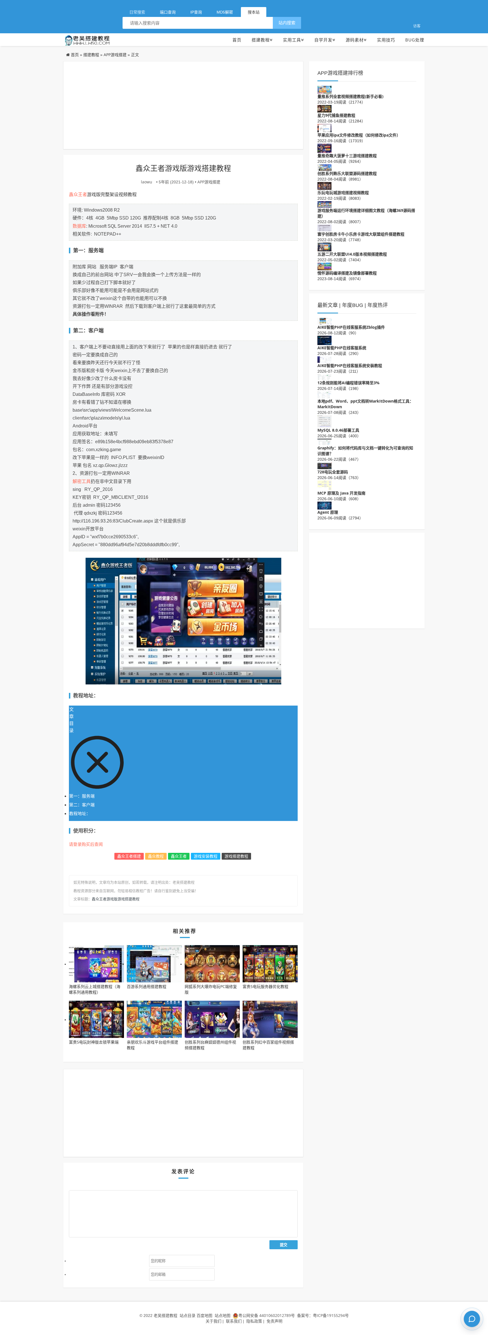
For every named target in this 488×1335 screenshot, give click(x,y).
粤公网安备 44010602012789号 (266, 1315)
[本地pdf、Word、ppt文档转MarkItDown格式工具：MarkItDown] (324, 394)
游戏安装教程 (205, 856)
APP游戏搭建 (115, 54)
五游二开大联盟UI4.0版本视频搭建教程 (352, 254)
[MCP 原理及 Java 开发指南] (324, 485)
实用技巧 (386, 40)
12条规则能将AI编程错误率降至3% (348, 382)
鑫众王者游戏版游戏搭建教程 (116, 898)
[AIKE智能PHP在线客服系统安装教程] (324, 359)
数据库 (79, 226)
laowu (146, 182)
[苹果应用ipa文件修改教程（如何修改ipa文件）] (324, 127)
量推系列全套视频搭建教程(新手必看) (350, 96)
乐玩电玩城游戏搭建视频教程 (343, 192)
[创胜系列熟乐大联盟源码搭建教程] (324, 167)
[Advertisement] (183, 105)
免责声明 (274, 1321)
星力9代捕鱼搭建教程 (336, 115)
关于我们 (213, 1321)
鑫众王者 (78, 194)
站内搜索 (286, 22)
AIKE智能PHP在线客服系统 (341, 347)
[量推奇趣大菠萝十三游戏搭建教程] (324, 147)
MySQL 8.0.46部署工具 (338, 430)
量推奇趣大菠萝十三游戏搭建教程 (347, 155)
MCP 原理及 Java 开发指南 (341, 493)
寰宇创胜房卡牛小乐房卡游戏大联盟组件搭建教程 (360, 234)
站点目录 (188, 1315)
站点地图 (222, 1315)
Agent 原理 (327, 512)
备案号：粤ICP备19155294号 (322, 1315)
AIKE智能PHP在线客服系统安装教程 (349, 365)
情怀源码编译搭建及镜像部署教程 (347, 273)
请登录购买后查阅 (86, 844)
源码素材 (355, 40)
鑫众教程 (156, 856)
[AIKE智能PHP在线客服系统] (324, 339)
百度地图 (204, 1315)
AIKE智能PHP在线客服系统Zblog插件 (351, 327)
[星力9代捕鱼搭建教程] (324, 108)
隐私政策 (254, 1321)
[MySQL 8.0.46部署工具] (324, 420)
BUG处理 (414, 40)
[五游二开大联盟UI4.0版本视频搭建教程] (324, 246)
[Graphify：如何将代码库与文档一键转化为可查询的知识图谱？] (324, 441)
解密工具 (82, 481)
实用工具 (292, 40)
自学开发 (323, 40)
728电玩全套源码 (332, 472)
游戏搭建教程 (236, 856)
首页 (236, 40)
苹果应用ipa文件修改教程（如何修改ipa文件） (358, 135)
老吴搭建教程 (165, 1315)
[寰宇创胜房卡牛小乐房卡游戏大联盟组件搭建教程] (324, 227)
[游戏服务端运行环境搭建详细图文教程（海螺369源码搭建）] (324, 204)
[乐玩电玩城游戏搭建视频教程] (324, 185)
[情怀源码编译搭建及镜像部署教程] (324, 266)
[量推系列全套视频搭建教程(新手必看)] (324, 89)
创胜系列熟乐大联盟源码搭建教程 (347, 173)
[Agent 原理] (324, 505)
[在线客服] (472, 1319)
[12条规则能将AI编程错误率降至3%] (324, 376)
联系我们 (234, 1321)
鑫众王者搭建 (129, 856)
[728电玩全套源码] (324, 465)
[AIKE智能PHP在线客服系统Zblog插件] (324, 320)
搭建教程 (261, 40)
